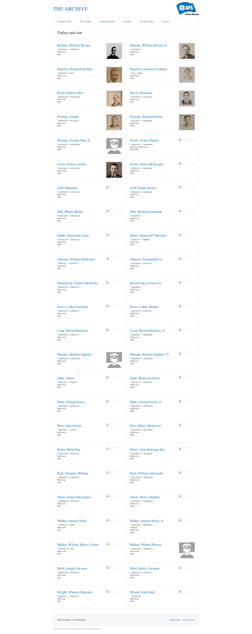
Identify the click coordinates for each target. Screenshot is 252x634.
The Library (85, 21)
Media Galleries (107, 21)
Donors (166, 21)
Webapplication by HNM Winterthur (88, 629)
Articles (127, 21)
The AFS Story (147, 21)
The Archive (70, 8)
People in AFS (64, 21)
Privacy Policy (188, 620)
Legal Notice (174, 620)
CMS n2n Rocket (59, 629)
